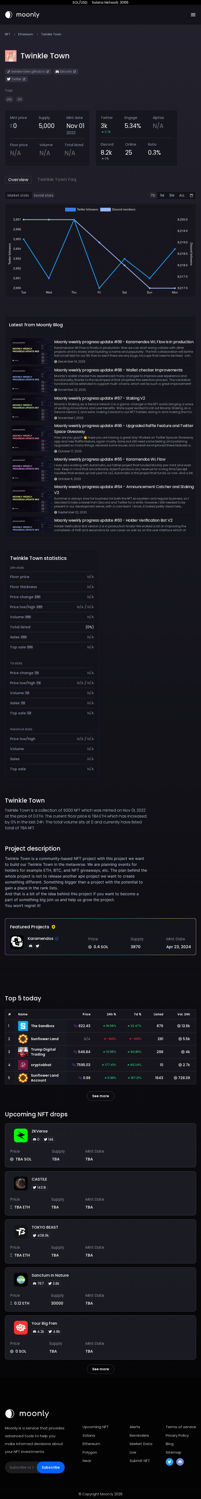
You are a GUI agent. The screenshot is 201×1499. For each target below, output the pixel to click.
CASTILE (39, 1179)
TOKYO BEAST (45, 1227)
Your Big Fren (44, 1323)
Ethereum (25, 34)
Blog (170, 1443)
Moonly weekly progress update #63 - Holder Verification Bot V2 (113, 520)
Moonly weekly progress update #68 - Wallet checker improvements (118, 370)
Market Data (141, 1443)
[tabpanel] (100, 250)
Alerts (135, 1426)
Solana (89, 1435)
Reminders (139, 1435)
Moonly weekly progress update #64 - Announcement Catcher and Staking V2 (124, 489)
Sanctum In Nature (50, 1275)
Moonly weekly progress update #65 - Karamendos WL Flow (109, 459)
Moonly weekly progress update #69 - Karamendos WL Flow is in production (124, 342)
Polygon (90, 1452)
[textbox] (76, 882)
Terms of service (181, 1426)
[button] (45, 55)
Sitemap (173, 1452)
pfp (9, 99)
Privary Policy (177, 1435)
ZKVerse (40, 1131)
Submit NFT (140, 1460)
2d (20, 99)
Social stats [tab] (43, 195)
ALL (182, 195)
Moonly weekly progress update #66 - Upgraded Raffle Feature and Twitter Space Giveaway (124, 428)
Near (87, 1460)
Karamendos (40, 938)
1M (162, 195)
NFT (7, 34)
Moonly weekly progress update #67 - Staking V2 (99, 398)
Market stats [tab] (18, 195)
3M (171, 195)
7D (153, 195)
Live (133, 1452)
